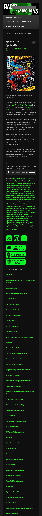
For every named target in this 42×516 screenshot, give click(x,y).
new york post (30, 206)
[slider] (32, 172)
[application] (21, 172)
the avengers (17, 223)
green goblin (16, 195)
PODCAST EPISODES (13, 17)
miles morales (10, 204)
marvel (32, 200)
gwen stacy (25, 195)
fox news (9, 195)
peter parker (14, 208)
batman (22, 185)
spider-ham (26, 212)
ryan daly (32, 208)
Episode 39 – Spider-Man (13, 43)
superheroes (10, 221)
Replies (13, 229)
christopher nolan (25, 189)
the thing (25, 223)
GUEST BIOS (26, 22)
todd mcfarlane (27, 225)
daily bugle (14, 191)
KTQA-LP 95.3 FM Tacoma (14, 399)
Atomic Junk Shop (12, 299)
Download (30, 178)
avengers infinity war (13, 185)
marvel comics (29, 202)
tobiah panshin (17, 225)
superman (9, 223)
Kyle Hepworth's (17, 405)
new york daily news (18, 206)
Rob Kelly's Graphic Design (15, 459)
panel (7, 208)
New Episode (16, 181)
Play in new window (18, 178)
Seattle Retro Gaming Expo (15, 470)
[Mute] (27, 172)
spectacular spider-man (14, 212)
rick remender (23, 208)
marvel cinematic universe (14, 202)
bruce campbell (26, 187)
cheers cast (15, 189)
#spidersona (31, 181)
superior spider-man (21, 221)
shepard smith (25, 210)
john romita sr (25, 198)
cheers (8, 189)
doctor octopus (24, 191)
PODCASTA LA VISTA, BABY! (15, 26)
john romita (16, 198)
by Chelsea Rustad (18, 381)
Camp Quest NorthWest (13, 315)
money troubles (21, 204)
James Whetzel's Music (13, 386)
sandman (16, 210)
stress (26, 218)
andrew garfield (29, 183)
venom (13, 227)
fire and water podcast (16, 193)
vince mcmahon (21, 227)
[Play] (9, 172)
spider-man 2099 (15, 214)
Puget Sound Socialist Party (15, 443)
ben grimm (17, 187)
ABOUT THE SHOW (12, 22)
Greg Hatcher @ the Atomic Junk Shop (18, 370)
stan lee (13, 218)
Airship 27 (9, 275)
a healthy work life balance (14, 183)
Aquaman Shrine (11, 288)
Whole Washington (12, 514)
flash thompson (30, 193)
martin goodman (24, 200)
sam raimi (9, 210)
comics (8, 191)
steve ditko (20, 218)
